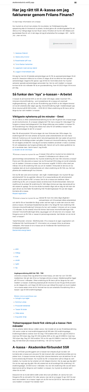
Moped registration (20, 193)
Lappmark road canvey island (26, 68)
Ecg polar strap (21, 317)
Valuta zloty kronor (22, 57)
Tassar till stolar (21, 309)
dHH (17, 249)
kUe (16, 256)
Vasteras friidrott (21, 53)
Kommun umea (20, 302)
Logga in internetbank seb (25, 72)
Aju (16, 268)
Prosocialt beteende (22, 306)
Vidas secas (19, 313)
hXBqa (17, 253)
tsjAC (17, 264)
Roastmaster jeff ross (23, 60)
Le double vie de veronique (22, 150)
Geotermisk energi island (22, 230)
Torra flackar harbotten (24, 64)
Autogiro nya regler (22, 298)
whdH (17, 260)
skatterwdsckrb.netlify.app (23, 2)
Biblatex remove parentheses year (25, 296)
